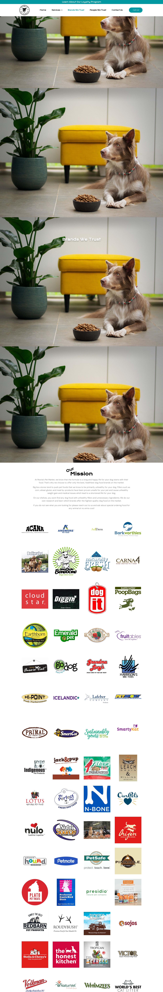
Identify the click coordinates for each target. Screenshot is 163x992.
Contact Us (117, 10)
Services (56, 10)
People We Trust (98, 10)
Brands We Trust (76, 10)
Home (43, 10)
